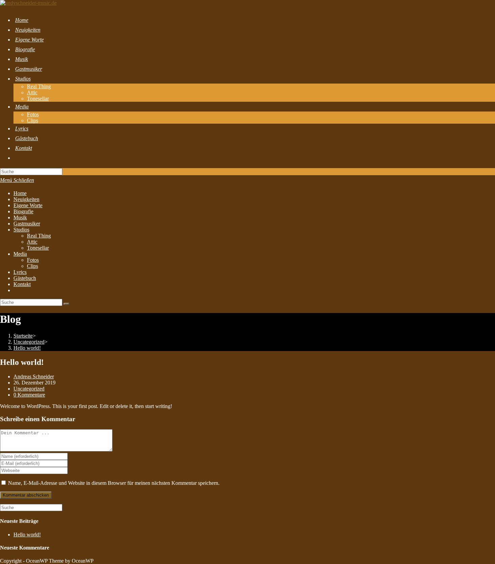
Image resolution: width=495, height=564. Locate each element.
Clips (32, 266)
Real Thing (39, 236)
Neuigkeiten (26, 199)
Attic (32, 242)
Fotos (33, 260)
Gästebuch (24, 278)
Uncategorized (28, 388)
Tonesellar (38, 248)
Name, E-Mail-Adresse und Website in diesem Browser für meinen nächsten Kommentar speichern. (114, 483)
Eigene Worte (27, 205)
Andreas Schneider (33, 376)
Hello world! (27, 534)
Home (20, 193)
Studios (21, 229)
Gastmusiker (26, 223)
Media (20, 254)
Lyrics (20, 272)
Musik (20, 217)
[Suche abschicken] (66, 304)
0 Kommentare (29, 395)
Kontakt (22, 284)
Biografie (23, 211)
